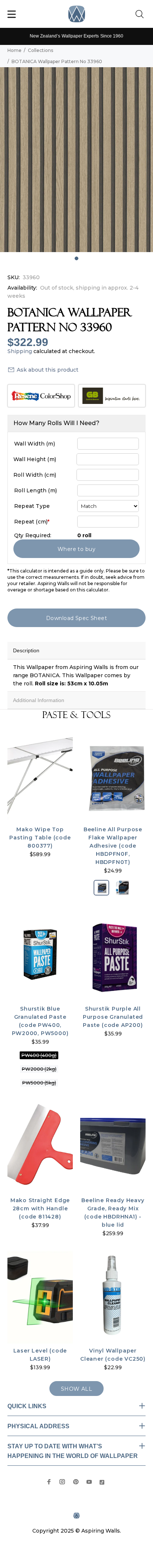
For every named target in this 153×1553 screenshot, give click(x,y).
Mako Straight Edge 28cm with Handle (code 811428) (40, 1208)
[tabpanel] (76, 159)
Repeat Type (32, 506)
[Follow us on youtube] (89, 1481)
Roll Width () (34, 475)
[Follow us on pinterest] (76, 1481)
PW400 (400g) (39, 1055)
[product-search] (141, 14)
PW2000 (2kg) (39, 1069)
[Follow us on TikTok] (102, 1481)
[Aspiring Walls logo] (76, 14)
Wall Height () (34, 459)
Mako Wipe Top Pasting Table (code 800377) (40, 837)
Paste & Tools (76, 715)
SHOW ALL (76, 1389)
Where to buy (76, 549)
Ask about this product (47, 369)
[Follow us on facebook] (49, 1481)
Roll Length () (35, 490)
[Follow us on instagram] (62, 1481)
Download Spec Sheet (76, 618)
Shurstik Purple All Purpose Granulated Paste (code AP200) (113, 1016)
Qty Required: (33, 535)
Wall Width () (34, 444)
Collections (40, 50)
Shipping (19, 351)
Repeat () (31, 522)
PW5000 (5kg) (39, 1083)
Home (14, 50)
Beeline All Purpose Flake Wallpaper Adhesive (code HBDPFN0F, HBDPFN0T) (113, 845)
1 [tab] (76, 258)
